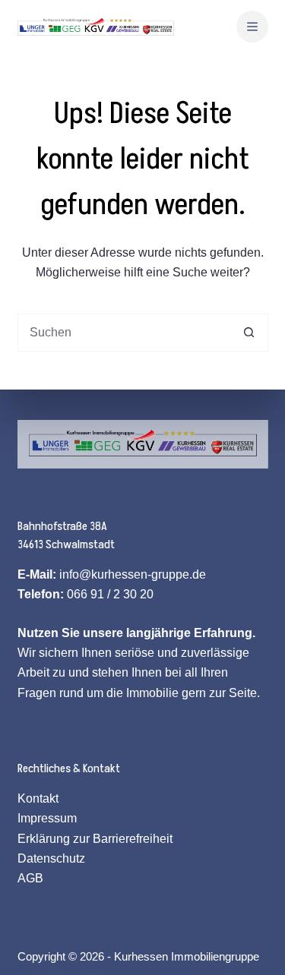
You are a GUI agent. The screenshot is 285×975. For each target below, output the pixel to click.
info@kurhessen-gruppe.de (132, 574)
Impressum (47, 818)
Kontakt (38, 798)
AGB (30, 878)
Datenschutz (51, 858)
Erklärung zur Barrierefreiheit (95, 838)
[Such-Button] (249, 332)
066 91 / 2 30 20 (110, 594)
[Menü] (252, 27)
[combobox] (124, 333)
